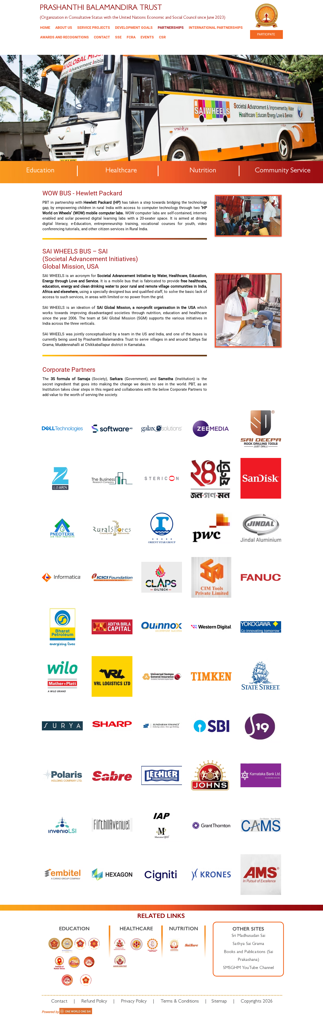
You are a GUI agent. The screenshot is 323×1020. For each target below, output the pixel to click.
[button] (63, 27)
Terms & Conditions (179, 1001)
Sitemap (219, 1001)
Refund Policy (94, 1001)
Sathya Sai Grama (248, 944)
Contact (62, 1001)
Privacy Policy (134, 1001)
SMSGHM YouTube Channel (248, 968)
